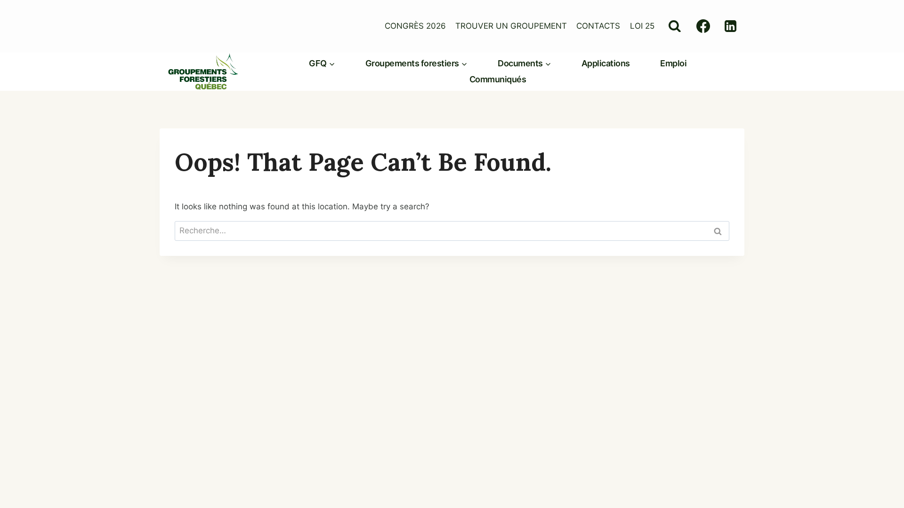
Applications (605, 63)
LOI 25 (642, 26)
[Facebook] (703, 26)
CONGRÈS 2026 (415, 26)
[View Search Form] (674, 26)
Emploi (673, 63)
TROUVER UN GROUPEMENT (511, 26)
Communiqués (497, 79)
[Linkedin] (730, 26)
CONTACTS (598, 26)
